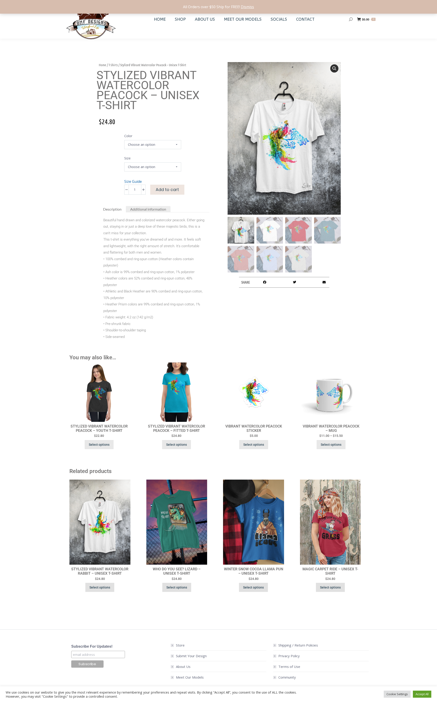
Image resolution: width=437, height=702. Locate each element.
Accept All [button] (422, 694)
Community (287, 677)
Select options (99, 444)
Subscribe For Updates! (91, 646)
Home (102, 65)
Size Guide (133, 181)
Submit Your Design (191, 656)
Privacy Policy (289, 656)
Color (128, 135)
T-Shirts (113, 65)
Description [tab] (112, 209)
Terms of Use (289, 666)
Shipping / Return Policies (298, 645)
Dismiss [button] (247, 6)
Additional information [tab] (148, 209)
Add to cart (167, 189)
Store (180, 645)
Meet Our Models (190, 677)
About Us (183, 666)
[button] (334, 68)
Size (127, 158)
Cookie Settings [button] (397, 694)
